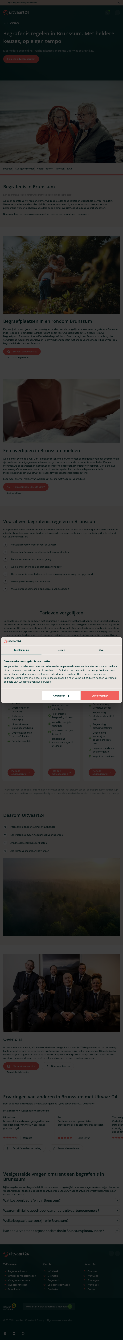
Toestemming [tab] (21, 649)
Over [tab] (101, 649)
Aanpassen (59, 695)
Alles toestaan (100, 695)
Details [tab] (62, 649)
